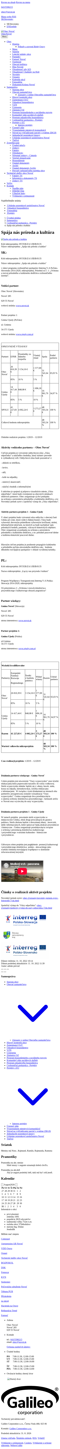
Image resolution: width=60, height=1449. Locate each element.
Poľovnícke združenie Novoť (14, 1286)
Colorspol (5, 1239)
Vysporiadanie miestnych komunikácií (23, 1128)
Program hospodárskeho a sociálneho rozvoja (27, 1058)
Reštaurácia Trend (9, 1310)
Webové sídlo (16, 1445)
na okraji (5, 1301)
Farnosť (4, 1315)
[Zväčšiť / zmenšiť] (8, 969)
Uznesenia (11, 1053)
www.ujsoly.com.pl (24, 334)
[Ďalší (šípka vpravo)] (5, 971)
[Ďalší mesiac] (16, 1184)
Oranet (4, 1253)
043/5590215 (16, 1339)
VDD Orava (6, 1248)
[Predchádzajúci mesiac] (2, 1184)
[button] (7, 19)
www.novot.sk (22, 305)
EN (11, 26)
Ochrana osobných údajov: (18, 1347)
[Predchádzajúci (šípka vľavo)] (2, 971)
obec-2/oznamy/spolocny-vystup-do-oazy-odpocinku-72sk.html (26, 906)
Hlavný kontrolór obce (17, 1042)
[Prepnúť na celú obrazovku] (5, 969)
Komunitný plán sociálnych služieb (22, 1060)
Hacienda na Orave (9, 1306)
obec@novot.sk (19, 1342)
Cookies (28, 1443)
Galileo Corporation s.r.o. (20, 1428)
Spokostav (5, 1282)
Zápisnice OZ (13, 1055)
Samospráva (12, 220)
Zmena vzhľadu (8, 1438)
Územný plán (13, 1126)
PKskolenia (6, 1296)
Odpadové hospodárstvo (17, 1047)
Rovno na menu (23, 2)
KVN (3, 1277)
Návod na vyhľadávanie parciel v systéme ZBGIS (29, 1131)
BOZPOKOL (7, 1263)
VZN (9, 1050)
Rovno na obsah (8, 2)
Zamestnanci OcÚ (15, 1045)
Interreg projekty (19, 1123)
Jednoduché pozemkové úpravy (21, 1134)
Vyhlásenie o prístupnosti (12, 1443)
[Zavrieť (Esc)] (2, 969)
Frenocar (5, 1272)
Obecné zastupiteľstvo (16, 984)
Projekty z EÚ (13, 1068)
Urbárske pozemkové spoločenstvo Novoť (25, 1136)
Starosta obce (12, 982)
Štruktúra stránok (23, 1438)
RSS (35, 1438)
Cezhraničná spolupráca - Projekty (22, 223)
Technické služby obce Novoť (14, 1258)
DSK (3, 1267)
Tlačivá (10, 1139)
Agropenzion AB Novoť (12, 1243)
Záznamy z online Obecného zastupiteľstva (31, 1040)
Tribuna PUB (7, 1291)
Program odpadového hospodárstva (22, 1063)
